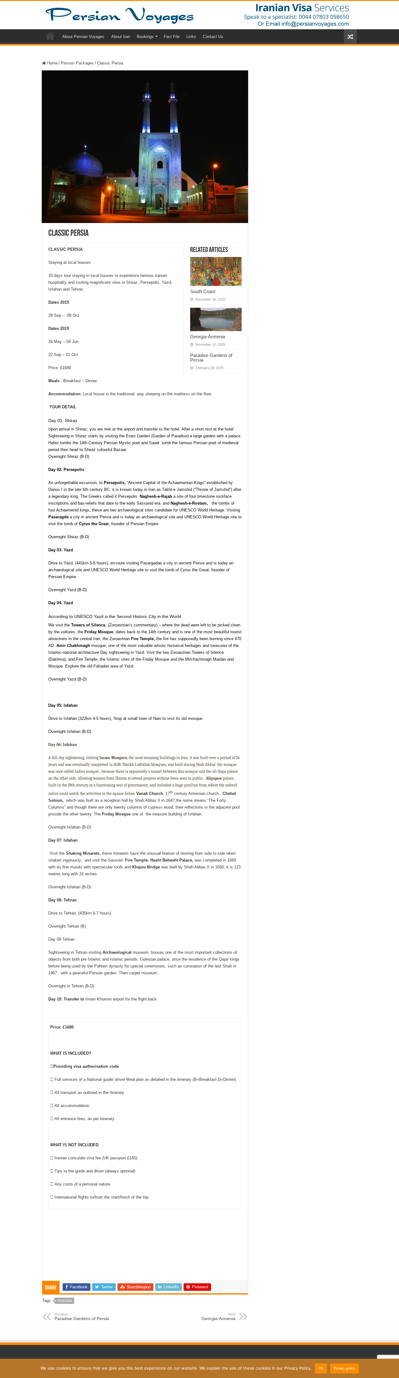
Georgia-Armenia (207, 336)
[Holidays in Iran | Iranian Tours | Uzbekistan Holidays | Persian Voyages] (199, 15)
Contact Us (213, 36)
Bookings (145, 36)
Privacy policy (344, 1368)
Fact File (172, 36)
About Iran (120, 36)
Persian (64, 1301)
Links (191, 36)
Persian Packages (77, 63)
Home (50, 35)
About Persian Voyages (83, 36)
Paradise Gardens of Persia (211, 358)
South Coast (202, 291)
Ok (321, 1368)
